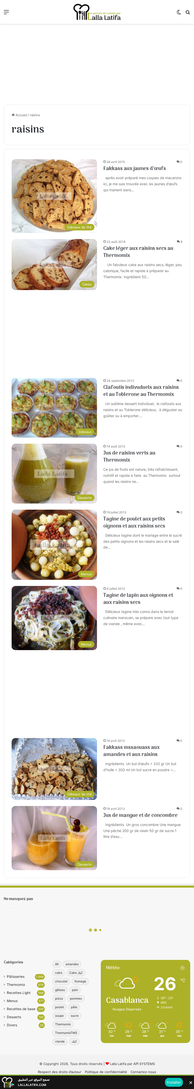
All (57, 964)
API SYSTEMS (144, 1064)
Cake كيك (76, 973)
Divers (12, 1025)
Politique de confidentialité (106, 1072)
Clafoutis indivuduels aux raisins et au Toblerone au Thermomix (141, 391)
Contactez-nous (143, 1072)
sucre (75, 1015)
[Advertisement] (97, 64)
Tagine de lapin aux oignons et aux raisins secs (138, 599)
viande (60, 1041)
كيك (74, 1041)
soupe (59, 1015)
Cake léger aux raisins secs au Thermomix (138, 252)
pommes (76, 998)
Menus (12, 1001)
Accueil (21, 115)
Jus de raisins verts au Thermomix (129, 456)
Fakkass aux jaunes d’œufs (134, 169)
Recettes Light (19, 993)
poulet (59, 1007)
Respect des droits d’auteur (59, 1072)
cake (58, 973)
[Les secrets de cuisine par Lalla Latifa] (97, 12)
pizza (59, 998)
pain (75, 990)
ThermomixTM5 (66, 1033)
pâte (74, 1007)
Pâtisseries (16, 977)
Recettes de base (21, 1009)
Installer (174, 1082)
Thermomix (16, 985)
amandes (72, 964)
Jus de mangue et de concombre (140, 816)
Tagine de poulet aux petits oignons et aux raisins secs (134, 522)
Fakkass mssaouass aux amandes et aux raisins (131, 751)
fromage (80, 981)
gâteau (60, 990)
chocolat (61, 981)
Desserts (14, 1017)
